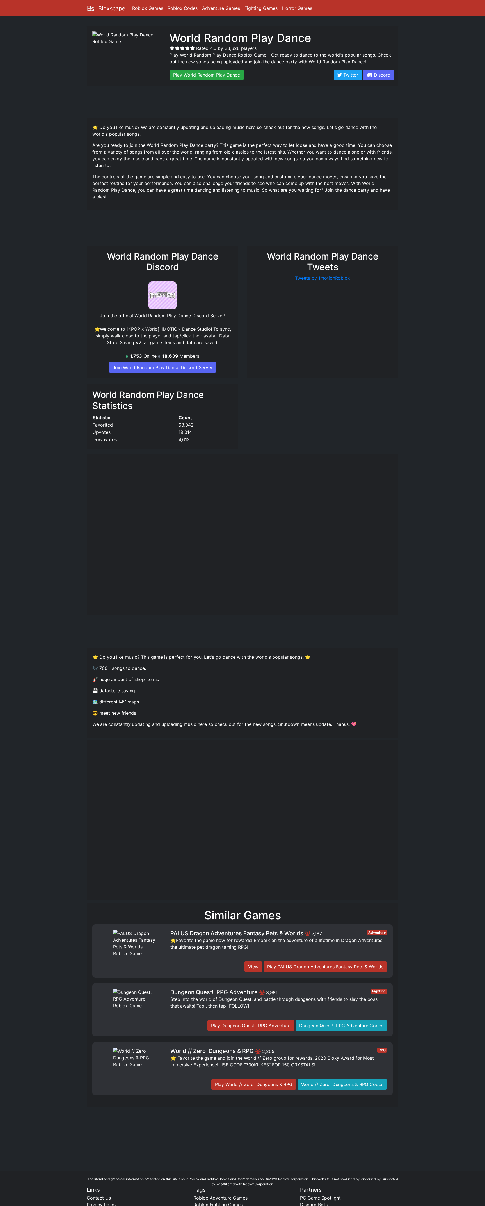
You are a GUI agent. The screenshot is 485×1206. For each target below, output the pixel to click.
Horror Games (297, 8)
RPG (382, 1050)
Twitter (350, 75)
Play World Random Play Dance (206, 75)
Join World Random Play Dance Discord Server (162, 367)
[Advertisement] (242, 101)
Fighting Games (261, 8)
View (253, 966)
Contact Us (99, 1198)
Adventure (377, 932)
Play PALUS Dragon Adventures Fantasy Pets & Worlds (325, 966)
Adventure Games (221, 8)
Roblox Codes (183, 8)
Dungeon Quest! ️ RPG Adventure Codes (341, 1025)
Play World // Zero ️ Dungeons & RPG (253, 1084)
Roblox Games (147, 8)
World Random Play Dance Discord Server (179, 315)
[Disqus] (242, 823)
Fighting (379, 991)
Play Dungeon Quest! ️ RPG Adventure (250, 1025)
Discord (382, 75)
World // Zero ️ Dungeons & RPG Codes (342, 1084)
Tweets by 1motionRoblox (322, 278)
